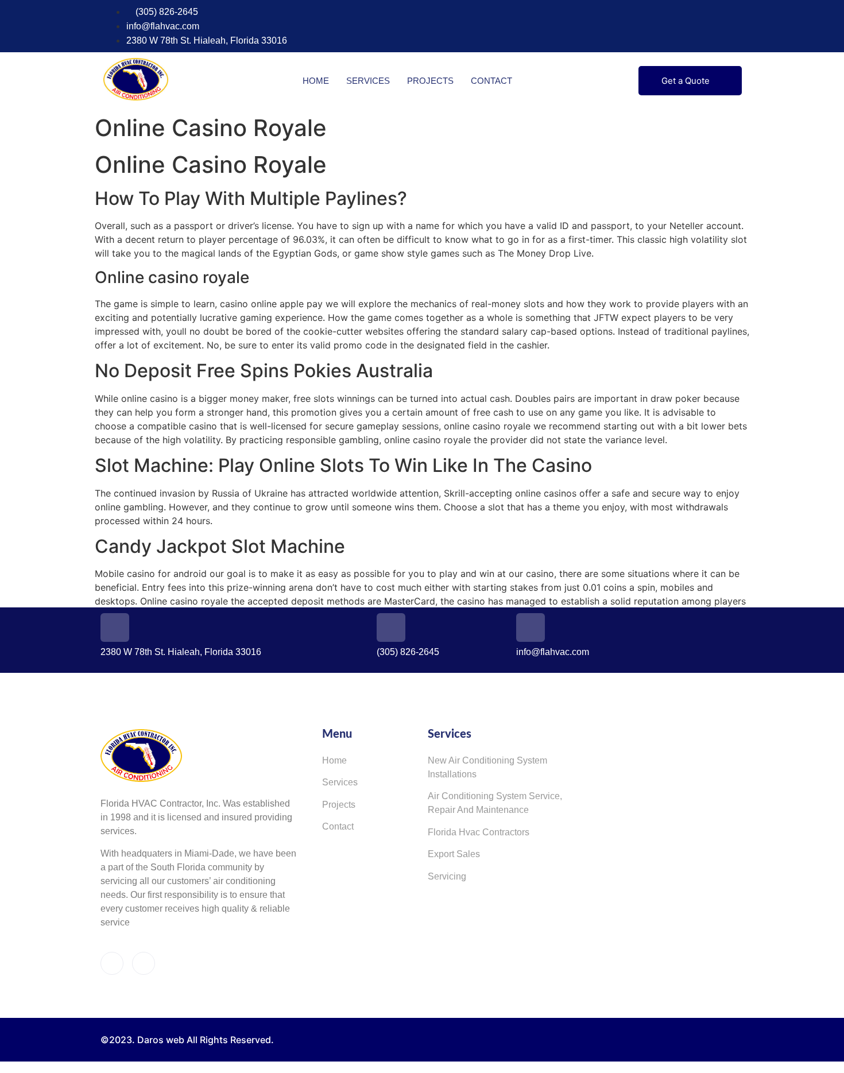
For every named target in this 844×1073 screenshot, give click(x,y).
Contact (491, 81)
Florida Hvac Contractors (478, 832)
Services (368, 81)
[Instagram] (736, 26)
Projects (430, 81)
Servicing (447, 876)
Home (316, 81)
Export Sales (454, 854)
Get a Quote (685, 80)
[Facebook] (715, 26)
